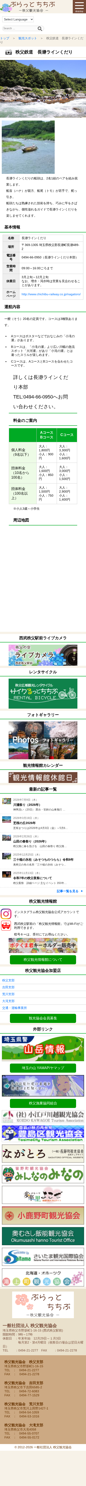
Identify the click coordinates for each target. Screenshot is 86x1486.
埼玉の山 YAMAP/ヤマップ (43, 1068)
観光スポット (28, 38)
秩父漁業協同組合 (43, 1103)
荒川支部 (8, 994)
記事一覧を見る (68, 891)
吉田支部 (8, 987)
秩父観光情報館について (43, 959)
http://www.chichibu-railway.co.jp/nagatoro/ (51, 294)
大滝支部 (8, 1001)
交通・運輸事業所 (14, 1008)
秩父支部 (8, 980)
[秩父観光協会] (27, 6)
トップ (4, 38)
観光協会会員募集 (43, 1018)
